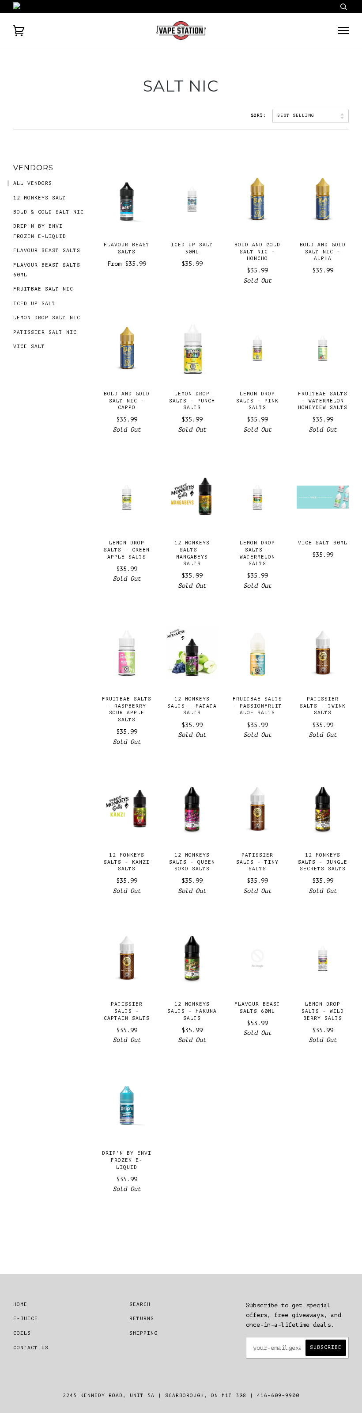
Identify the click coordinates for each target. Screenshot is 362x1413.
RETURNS (141, 1318)
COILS (22, 1333)
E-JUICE (25, 1318)
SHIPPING (143, 1333)
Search (140, 1304)
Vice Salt (29, 346)
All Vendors (32, 183)
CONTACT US (31, 1348)
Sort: (260, 115)
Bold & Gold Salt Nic (48, 212)
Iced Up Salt (34, 303)
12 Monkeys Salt (39, 198)
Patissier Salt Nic (45, 332)
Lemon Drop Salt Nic (46, 318)
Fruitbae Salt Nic (43, 289)
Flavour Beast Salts (46, 250)
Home (20, 1304)
